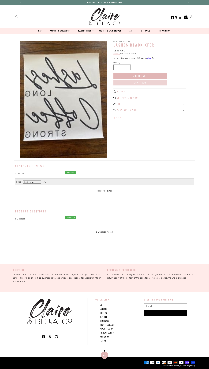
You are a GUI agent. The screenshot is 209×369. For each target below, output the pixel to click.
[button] (16, 16)
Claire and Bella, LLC (175, 366)
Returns (103, 316)
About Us (104, 309)
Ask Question (71, 217)
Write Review (70, 172)
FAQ (101, 305)
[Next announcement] (188, 2)
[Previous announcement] (20, 2)
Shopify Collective (108, 324)
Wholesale (104, 320)
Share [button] (118, 118)
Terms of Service (107, 332)
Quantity (116, 62)
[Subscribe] (165, 313)
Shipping (116, 53)
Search (103, 340)
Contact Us (104, 336)
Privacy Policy (106, 328)
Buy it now (140, 82)
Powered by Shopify (189, 366)
